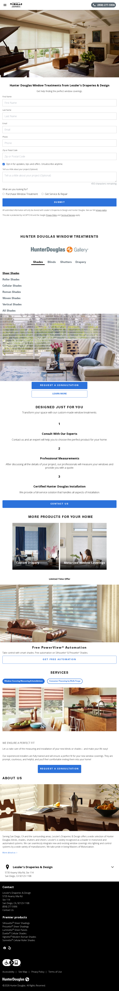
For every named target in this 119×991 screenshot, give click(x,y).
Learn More (59, 394)
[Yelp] (9, 948)
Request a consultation (59, 769)
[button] (5, 5)
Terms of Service (68, 215)
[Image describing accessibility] (11, 962)
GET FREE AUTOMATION (59, 660)
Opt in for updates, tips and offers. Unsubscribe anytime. (34, 163)
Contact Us (60, 504)
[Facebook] (4, 948)
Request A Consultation (59, 385)
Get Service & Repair (56, 194)
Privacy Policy (51, 215)
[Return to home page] (19, 5)
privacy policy (101, 210)
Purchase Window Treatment (22, 194)
